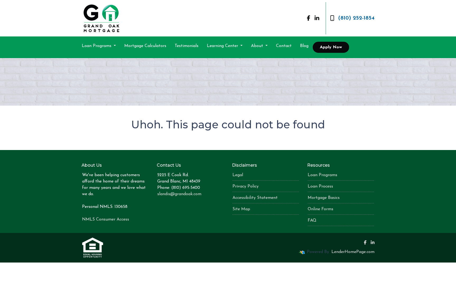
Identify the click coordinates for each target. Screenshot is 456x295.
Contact (284, 46)
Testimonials (186, 46)
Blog (304, 46)
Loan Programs (97, 46)
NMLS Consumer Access (105, 219)
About (257, 46)
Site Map (241, 209)
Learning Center (223, 46)
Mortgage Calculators (145, 46)
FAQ (312, 220)
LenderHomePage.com (352, 252)
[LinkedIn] (317, 18)
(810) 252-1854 (356, 18)
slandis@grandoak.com (179, 194)
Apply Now (331, 47)
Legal (237, 175)
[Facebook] (308, 18)
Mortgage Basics (324, 198)
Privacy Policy (245, 186)
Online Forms (320, 209)
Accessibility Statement (255, 198)
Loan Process (320, 186)
